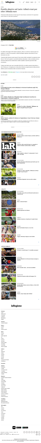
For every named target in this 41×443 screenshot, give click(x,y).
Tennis (2, 338)
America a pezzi (4, 329)
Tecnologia (3, 380)
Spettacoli (3, 351)
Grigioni (2, 319)
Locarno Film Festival (5, 359)
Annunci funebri (6, 433)
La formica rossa (4, 369)
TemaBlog (3, 398)
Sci (1, 337)
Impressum (11, 432)
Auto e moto (3, 385)
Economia (3, 363)
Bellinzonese (3, 313)
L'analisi (2, 368)
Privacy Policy (3, 434)
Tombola (2, 416)
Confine (2, 326)
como (2, 74)
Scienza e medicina (4, 393)
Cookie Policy (9, 434)
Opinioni (3, 365)
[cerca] (20, 2)
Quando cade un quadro (5, 388)
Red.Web (12, 45)
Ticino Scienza (3, 392)
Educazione (3, 395)
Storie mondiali (3, 342)
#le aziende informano (5, 402)
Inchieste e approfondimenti (6, 377)
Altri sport (3, 341)
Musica (2, 358)
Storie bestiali (3, 381)
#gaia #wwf (3, 400)
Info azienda (3, 410)
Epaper (32, 2)
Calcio (2, 334)
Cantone (3, 311)
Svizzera (3, 321)
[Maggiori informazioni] (25, 48)
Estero (2, 325)
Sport (2, 331)
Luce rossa (3, 345)
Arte (2, 350)
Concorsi (2, 414)
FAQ (17, 432)
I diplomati (3, 387)
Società (2, 357)
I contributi (3, 371)
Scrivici (2, 420)
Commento (3, 367)
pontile (6, 74)
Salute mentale (3, 389)
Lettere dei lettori (4, 372)
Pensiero (2, 354)
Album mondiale (4, 346)
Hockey (2, 333)
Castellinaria (3, 361)
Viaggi (2, 378)
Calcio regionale (4, 335)
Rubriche (3, 376)
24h (2, 406)
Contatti (15, 432)
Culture (2, 348)
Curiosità (2, 382)
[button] (24, 432)
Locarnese (3, 315)
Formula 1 (3, 339)
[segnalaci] (24, 2)
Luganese (3, 316)
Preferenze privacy (16, 434)
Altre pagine (3, 405)
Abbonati (27, 2)
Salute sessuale (4, 391)
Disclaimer (7, 432)
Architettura (3, 384)
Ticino (2, 312)
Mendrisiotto (3, 317)
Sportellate (3, 343)
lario (4, 74)
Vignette (2, 418)
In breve (2, 409)
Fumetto (2, 417)
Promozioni (3, 413)
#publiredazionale (4, 401)
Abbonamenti (3, 432)
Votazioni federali (4, 322)
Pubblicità (2, 433)
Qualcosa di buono (4, 396)
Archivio (2, 407)
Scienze (2, 355)
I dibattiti (2, 373)
